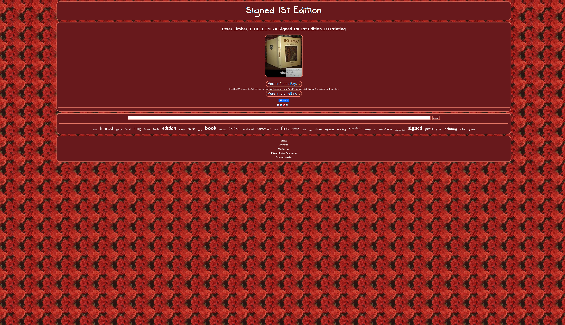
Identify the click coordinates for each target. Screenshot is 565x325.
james (147, 129)
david (128, 129)
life (375, 130)
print (295, 129)
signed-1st (400, 130)
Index (284, 140)
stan (310, 130)
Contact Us (283, 149)
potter (472, 129)
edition (169, 128)
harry (182, 129)
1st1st (234, 128)
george (200, 130)
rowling (341, 129)
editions (222, 130)
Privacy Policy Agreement (284, 153)
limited (106, 128)
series (276, 130)
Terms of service (284, 157)
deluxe (318, 129)
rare (191, 128)
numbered (248, 129)
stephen (355, 128)
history (367, 129)
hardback (385, 129)
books (156, 129)
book (210, 128)
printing (451, 129)
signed (415, 128)
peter (119, 130)
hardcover (264, 129)
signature (329, 129)
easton (304, 130)
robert (463, 129)
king (137, 128)
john (439, 129)
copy (95, 130)
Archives (283, 145)
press (429, 129)
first (285, 128)
